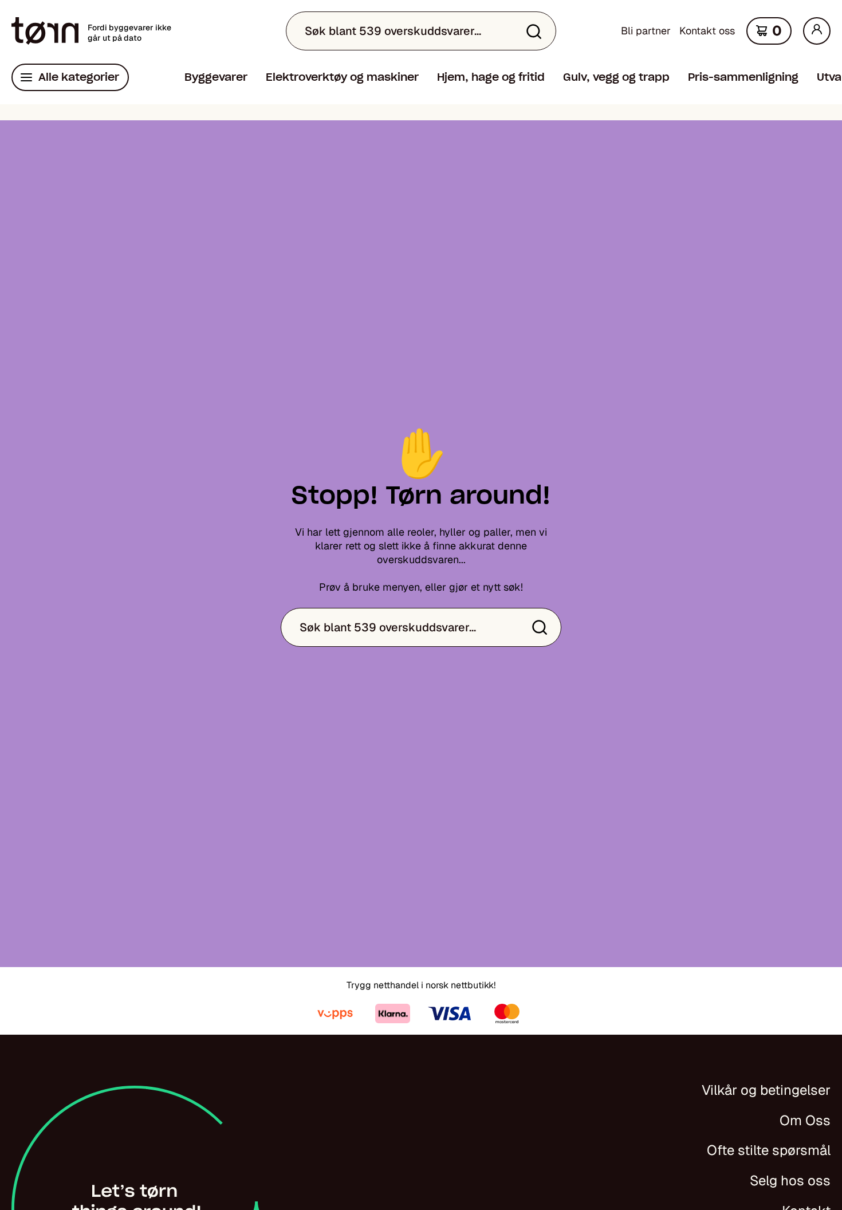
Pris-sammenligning (743, 77)
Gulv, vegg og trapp (616, 77)
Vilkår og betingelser (766, 1090)
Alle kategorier (78, 77)
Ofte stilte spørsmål (769, 1150)
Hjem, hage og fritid (491, 77)
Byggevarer (215, 77)
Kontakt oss (707, 30)
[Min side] (817, 31)
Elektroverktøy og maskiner (342, 77)
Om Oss (805, 1120)
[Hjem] (44, 31)
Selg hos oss (790, 1180)
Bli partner (646, 30)
